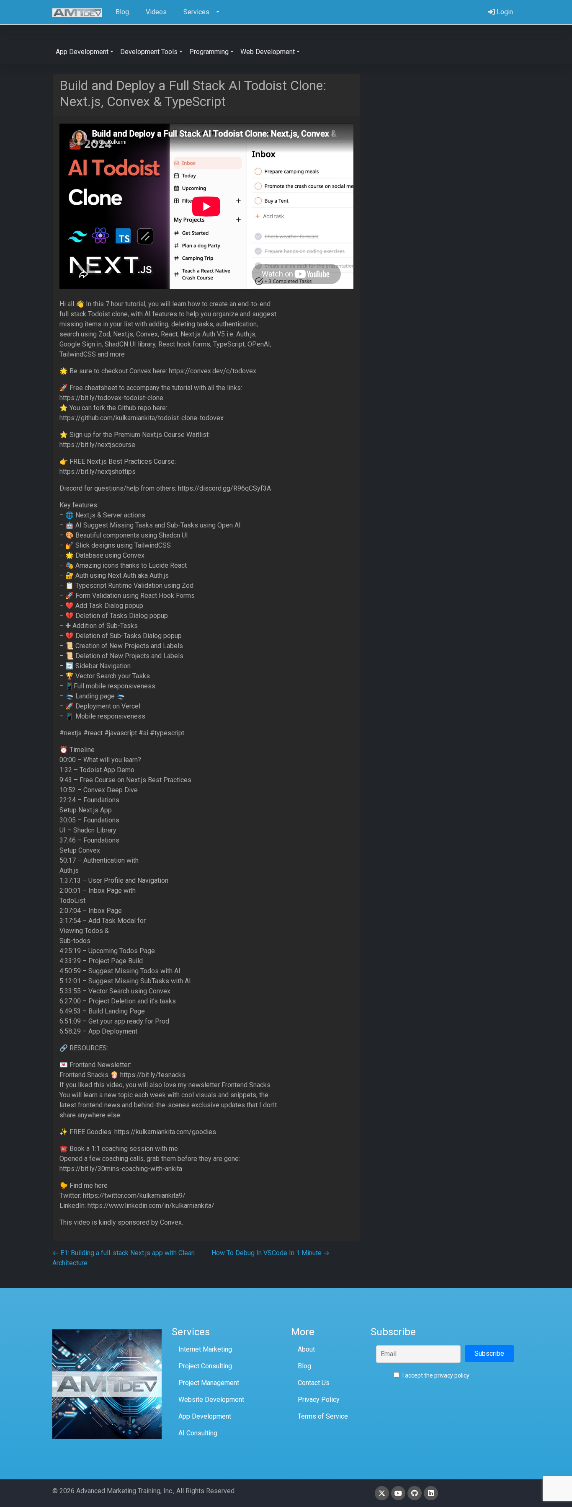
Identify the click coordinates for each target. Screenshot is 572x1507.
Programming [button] (209, 52)
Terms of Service (323, 1416)
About (306, 1349)
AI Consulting (197, 1433)
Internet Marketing (205, 1349)
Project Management (208, 1383)
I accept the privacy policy (435, 1375)
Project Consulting (205, 1366)
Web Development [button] (267, 52)
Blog (304, 1366)
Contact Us (314, 1383)
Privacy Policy (319, 1400)
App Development (204, 1416)
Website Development (211, 1400)
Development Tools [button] (149, 52)
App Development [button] (82, 52)
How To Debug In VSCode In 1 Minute (270, 1253)
